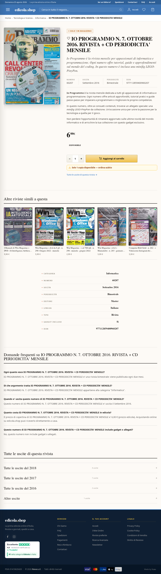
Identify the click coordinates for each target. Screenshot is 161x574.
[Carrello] (152, 9)
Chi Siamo (62, 525)
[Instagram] (14, 536)
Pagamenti (62, 540)
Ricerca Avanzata (100, 540)
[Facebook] (7, 536)
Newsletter (97, 544)
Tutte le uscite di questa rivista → (82, 174)
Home (8, 18)
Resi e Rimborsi (64, 544)
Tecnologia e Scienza (23, 18)
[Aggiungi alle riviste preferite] (68, 38)
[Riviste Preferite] (144, 9)
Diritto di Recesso (135, 540)
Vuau (154, 569)
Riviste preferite (99, 535)
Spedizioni (119, 2)
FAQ (143, 2)
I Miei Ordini (98, 530)
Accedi (152, 2)
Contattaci (132, 2)
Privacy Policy (133, 525)
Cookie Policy (133, 530)
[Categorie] (8, 9)
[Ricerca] (120, 9)
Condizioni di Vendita (137, 535)
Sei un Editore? (104, 2)
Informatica (40, 18)
